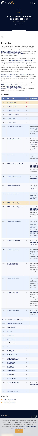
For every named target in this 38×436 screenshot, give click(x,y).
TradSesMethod (11, 370)
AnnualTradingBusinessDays (14, 323)
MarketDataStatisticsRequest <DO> (11, 51)
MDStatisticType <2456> (16, 60)
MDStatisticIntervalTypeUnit (14, 207)
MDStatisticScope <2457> (8, 74)
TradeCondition (11, 343)
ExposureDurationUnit (13, 382)
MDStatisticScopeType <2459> (9, 76)
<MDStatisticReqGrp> (10, 399)
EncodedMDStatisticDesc (14, 139)
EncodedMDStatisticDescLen (15, 126)
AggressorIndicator (12, 391)
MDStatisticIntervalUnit (13, 240)
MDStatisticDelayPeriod (13, 185)
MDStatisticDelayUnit (13, 194)
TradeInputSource (12, 351)
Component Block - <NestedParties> (12, 319)
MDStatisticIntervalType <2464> (17, 62)
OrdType (9, 331)
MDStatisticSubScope (13, 110)
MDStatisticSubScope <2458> (24, 74)
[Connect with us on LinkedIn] (35, 416)
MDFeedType (10, 374)
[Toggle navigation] (2, 37)
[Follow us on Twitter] (31, 416)
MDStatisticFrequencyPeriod (15, 164)
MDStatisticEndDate (12, 263)
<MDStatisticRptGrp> (9, 402)
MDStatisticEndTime (12, 292)
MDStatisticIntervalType (13, 203)
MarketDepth (10, 155)
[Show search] (31, 3)
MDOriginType (11, 362)
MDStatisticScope (12, 106)
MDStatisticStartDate (13, 249)
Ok (19, 431)
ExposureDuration (12, 378)
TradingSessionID (12, 355)
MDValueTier (10, 366)
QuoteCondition (11, 339)
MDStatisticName (12, 118)
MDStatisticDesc (11, 122)
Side (8, 347)
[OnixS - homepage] (8, 2)
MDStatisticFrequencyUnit (14, 176)
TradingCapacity (11, 327)
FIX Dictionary (20, 24)
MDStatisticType (11, 102)
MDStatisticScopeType (13, 114)
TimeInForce (10, 335)
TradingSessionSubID (13, 358)
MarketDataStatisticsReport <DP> (14, 53)
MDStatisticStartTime (13, 278)
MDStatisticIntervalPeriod (14, 221)
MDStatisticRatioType (13, 310)
